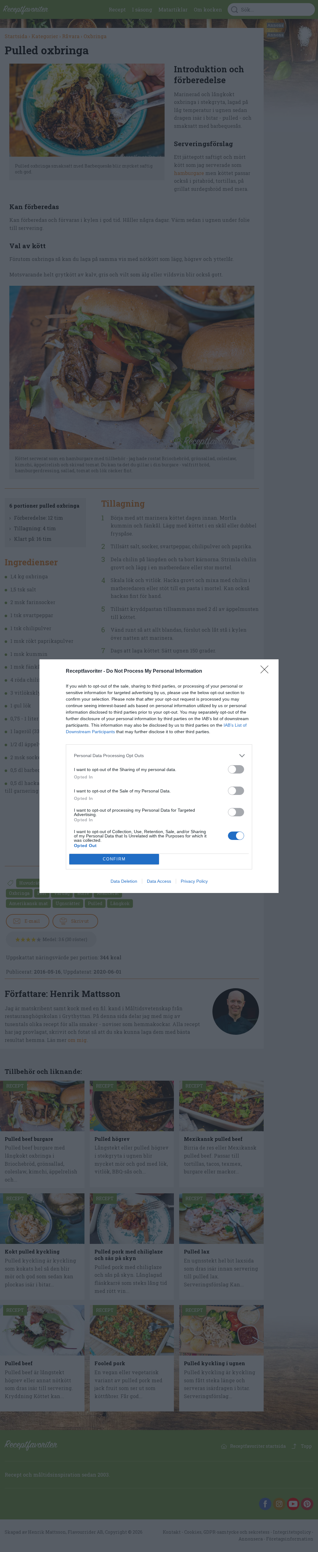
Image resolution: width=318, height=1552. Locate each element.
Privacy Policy (194, 881)
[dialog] (159, 776)
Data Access (159, 881)
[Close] (266, 671)
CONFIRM (114, 859)
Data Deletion (124, 881)
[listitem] (159, 755)
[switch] (236, 769)
